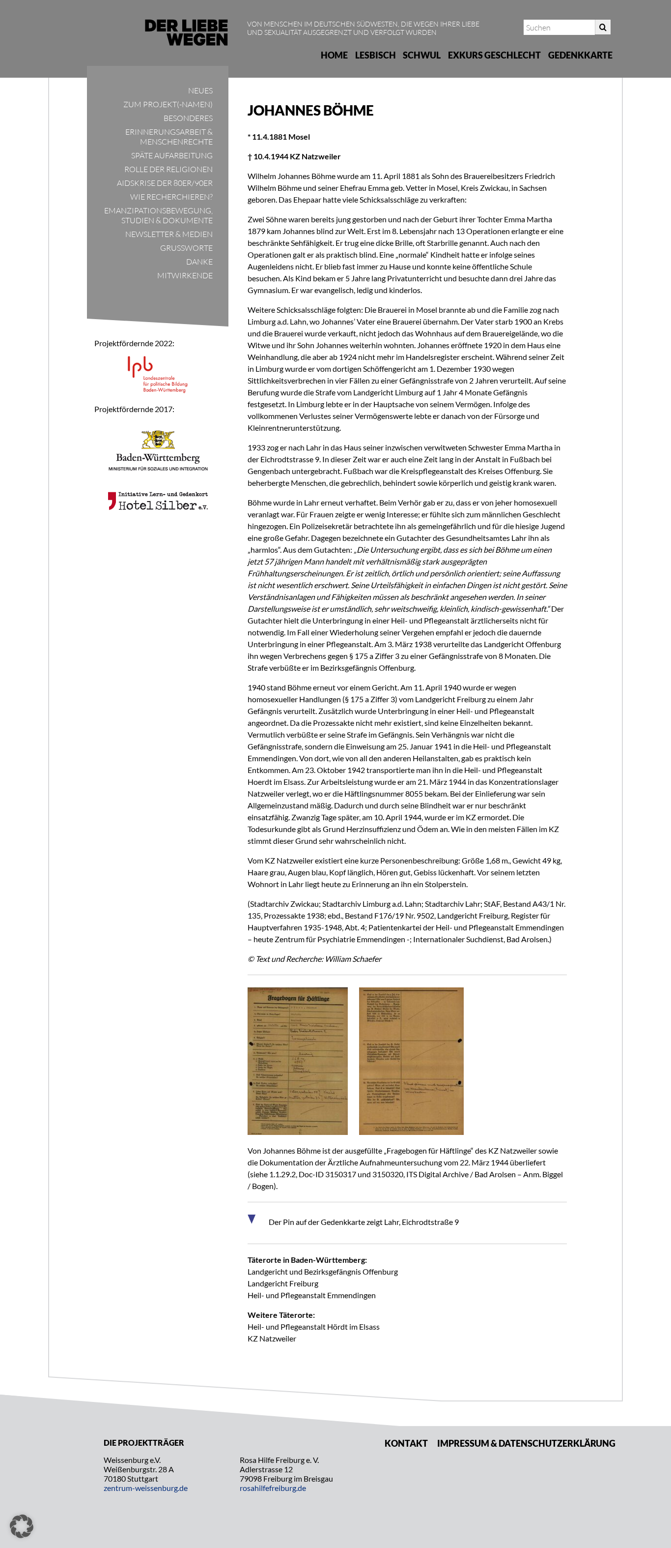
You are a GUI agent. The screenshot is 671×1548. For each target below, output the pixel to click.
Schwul (422, 55)
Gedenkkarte (580, 55)
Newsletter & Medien (169, 234)
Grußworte (186, 248)
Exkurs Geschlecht (494, 55)
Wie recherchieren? (171, 197)
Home (334, 55)
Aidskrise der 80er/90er (165, 183)
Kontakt (406, 1443)
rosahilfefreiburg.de (273, 1487)
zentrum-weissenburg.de (146, 1487)
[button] (21, 1526)
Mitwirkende (185, 275)
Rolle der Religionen (168, 169)
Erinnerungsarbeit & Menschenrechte (169, 137)
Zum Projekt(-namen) (168, 104)
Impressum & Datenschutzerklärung (526, 1443)
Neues (200, 90)
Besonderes (188, 118)
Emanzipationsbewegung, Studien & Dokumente (158, 215)
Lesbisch (375, 55)
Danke (199, 262)
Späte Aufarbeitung (172, 155)
